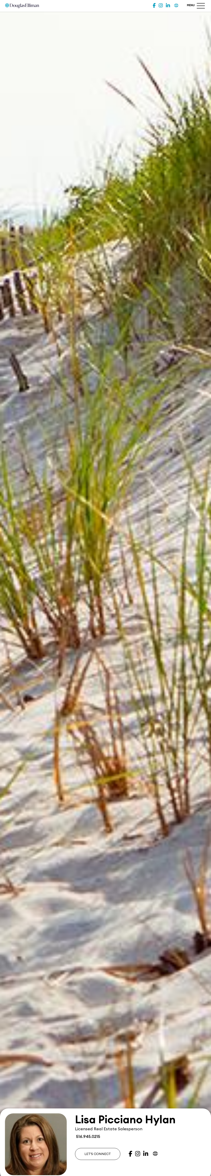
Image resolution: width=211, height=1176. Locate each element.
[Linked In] (168, 5)
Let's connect (97, 1154)
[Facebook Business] (154, 5)
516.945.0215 (87, 1137)
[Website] (176, 5)
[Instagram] (161, 5)
